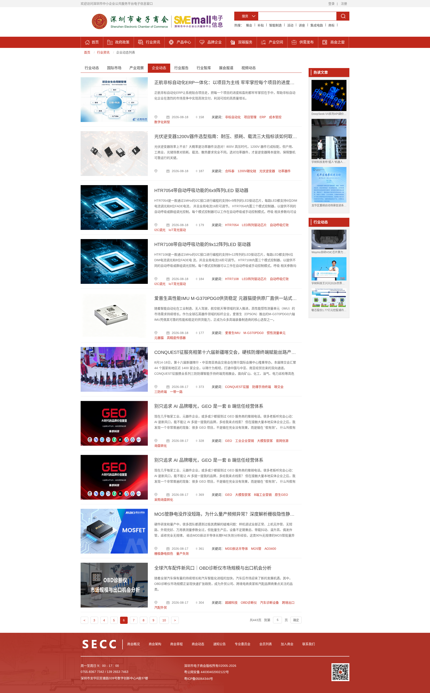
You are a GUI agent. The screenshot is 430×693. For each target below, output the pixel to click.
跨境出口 (288, 602)
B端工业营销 (263, 494)
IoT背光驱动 (177, 230)
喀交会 (279, 387)
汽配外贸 (160, 607)
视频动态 (248, 68)
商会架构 (155, 644)
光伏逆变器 (267, 171)
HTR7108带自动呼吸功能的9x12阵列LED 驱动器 (202, 244)
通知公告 (219, 644)
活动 (290, 25)
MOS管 (256, 548)
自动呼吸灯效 (279, 225)
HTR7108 (232, 279)
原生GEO (281, 494)
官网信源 (282, 441)
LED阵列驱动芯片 (254, 225)
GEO (228, 441)
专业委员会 (242, 644)
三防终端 (160, 392)
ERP (263, 117)
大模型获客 (265, 441)
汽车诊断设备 (269, 602)
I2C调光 (160, 230)
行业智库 (204, 68)
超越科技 (231, 602)
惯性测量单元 (276, 333)
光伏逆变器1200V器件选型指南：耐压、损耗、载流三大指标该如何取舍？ (225, 136)
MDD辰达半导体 (236, 548)
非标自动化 (233, 117)
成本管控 (275, 117)
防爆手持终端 (261, 387)
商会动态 (198, 644)
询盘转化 (160, 445)
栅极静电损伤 (163, 553)
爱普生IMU (232, 333)
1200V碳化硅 (247, 171)
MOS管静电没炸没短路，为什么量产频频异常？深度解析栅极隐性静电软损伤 (225, 514)
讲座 (302, 25)
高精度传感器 (176, 338)
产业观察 (136, 68)
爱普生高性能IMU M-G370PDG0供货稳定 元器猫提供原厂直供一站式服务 (225, 298)
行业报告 (181, 68)
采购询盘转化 (163, 499)
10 (164, 620)
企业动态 (159, 68)
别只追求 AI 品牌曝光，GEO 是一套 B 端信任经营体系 (208, 406)
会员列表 (265, 644)
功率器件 (284, 171)
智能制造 (275, 25)
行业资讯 (103, 52)
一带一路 (176, 392)
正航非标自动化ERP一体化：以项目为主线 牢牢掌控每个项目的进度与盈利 (225, 82)
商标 (331, 25)
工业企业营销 (244, 441)
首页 (87, 52)
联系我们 (308, 644)
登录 (331, 3)
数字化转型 (162, 122)
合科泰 (229, 171)
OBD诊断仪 (249, 602)
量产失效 (182, 553)
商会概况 (133, 644)
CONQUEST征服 (237, 387)
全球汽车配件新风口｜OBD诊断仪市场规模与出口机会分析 (212, 568)
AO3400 (270, 548)
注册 (344, 3)
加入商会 (287, 644)
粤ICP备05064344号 (198, 678)
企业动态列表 (125, 52)
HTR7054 (232, 225)
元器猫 (159, 338)
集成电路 (316, 25)
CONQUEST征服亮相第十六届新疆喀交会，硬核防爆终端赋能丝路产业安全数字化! (225, 352)
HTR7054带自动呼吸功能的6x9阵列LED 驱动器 (201, 190)
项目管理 (250, 117)
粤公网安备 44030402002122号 (206, 672)
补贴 (261, 25)
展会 (249, 25)
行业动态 (92, 68)
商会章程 (176, 644)
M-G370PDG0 (253, 333)
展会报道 (226, 68)
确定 (296, 620)
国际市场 (114, 68)
